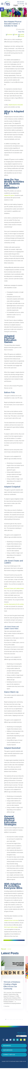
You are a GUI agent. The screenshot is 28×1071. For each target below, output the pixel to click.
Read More (7, 1006)
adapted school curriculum (11, 920)
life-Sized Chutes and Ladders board (14, 588)
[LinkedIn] (21, 34)
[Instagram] (7, 1040)
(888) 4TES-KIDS (20, 1)
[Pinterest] (21, 36)
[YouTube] (21, 1040)
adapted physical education (15, 104)
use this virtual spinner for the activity (14, 604)
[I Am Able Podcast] (17, 1040)
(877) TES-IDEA (21, 3)
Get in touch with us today (11, 927)
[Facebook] (9, 34)
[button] (2, 9)
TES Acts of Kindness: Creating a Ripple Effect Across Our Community (12, 985)
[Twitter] (15, 34)
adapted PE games (9, 195)
